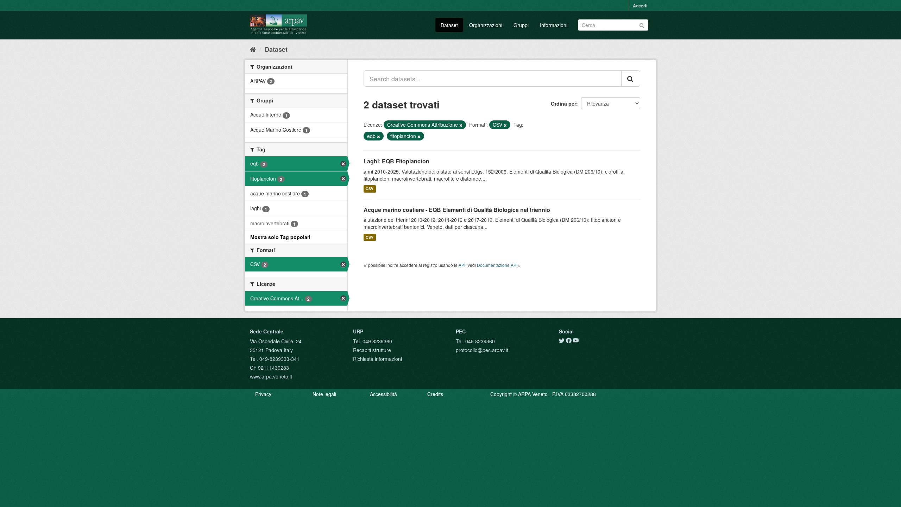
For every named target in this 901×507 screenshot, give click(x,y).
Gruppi (521, 25)
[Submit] (642, 24)
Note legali (324, 394)
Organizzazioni (485, 25)
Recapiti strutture (372, 349)
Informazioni (553, 25)
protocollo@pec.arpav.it (482, 349)
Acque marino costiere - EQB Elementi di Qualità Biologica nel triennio (457, 210)
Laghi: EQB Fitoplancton (396, 161)
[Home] (253, 49)
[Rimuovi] (460, 125)
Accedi (640, 5)
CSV (369, 189)
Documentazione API (497, 265)
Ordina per (563, 103)
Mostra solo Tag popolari (280, 236)
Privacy (263, 394)
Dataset (449, 25)
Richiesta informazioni (377, 358)
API (462, 265)
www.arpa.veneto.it (271, 376)
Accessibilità (383, 394)
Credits (435, 394)
